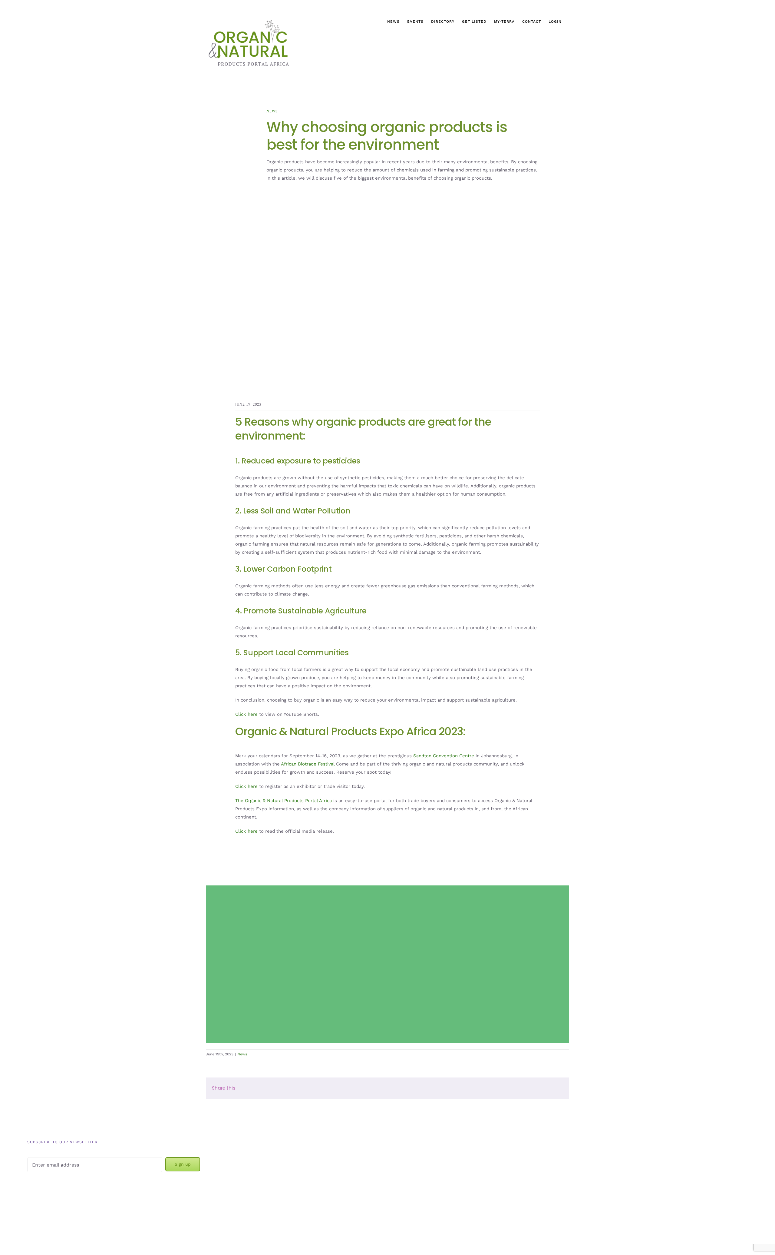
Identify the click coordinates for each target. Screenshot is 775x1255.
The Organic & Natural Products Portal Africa (283, 800)
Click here (246, 714)
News (272, 111)
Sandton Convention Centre (443, 756)
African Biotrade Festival (308, 764)
